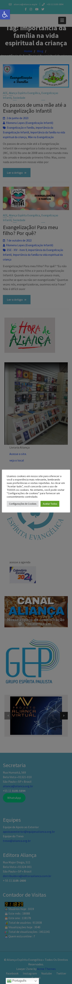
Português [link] (19, 980)
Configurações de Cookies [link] (22, 503)
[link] (5, 14)
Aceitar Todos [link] (50, 503)
